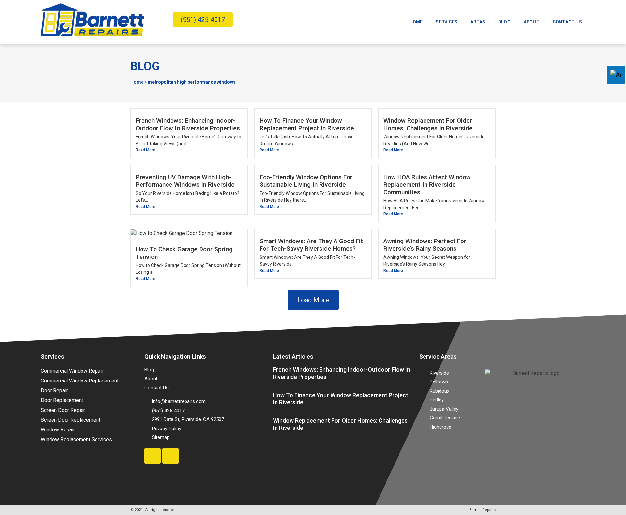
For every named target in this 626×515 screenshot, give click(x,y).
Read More (145, 150)
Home (416, 21)
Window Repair (58, 430)
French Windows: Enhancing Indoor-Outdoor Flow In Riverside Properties (188, 124)
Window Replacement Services (76, 439)
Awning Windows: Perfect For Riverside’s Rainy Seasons (424, 244)
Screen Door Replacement (70, 420)
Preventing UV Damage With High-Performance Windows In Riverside (185, 180)
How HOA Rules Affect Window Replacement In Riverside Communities (427, 184)
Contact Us (567, 21)
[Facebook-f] (152, 456)
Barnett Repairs (483, 510)
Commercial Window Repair (72, 371)
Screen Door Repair (63, 410)
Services (446, 21)
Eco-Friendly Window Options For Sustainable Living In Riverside (306, 180)
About (532, 21)
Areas (477, 21)
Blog (504, 21)
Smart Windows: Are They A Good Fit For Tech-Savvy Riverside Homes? (311, 244)
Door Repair (54, 390)
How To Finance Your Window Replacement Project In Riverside (307, 124)
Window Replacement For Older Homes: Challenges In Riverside (428, 124)
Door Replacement (62, 400)
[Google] (170, 456)
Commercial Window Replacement (80, 381)
